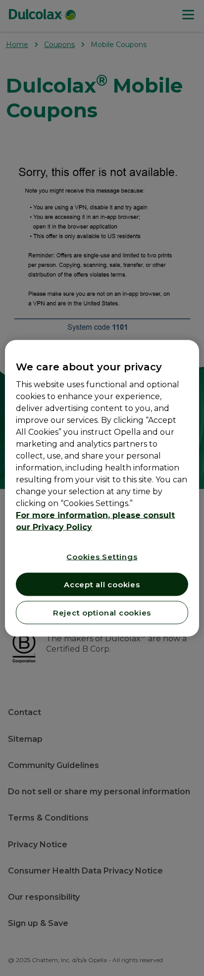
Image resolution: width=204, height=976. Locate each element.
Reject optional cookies (102, 612)
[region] (102, 488)
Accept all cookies (102, 584)
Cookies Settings (101, 556)
